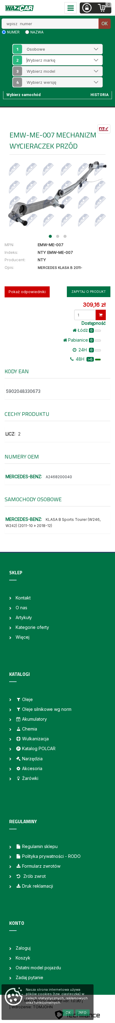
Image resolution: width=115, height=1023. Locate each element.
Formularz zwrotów (41, 866)
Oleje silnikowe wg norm (46, 709)
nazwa (37, 32)
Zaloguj (23, 948)
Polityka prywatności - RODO (51, 856)
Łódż (85, 330)
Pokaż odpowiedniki (27, 291)
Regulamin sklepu (40, 846)
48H (84, 359)
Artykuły (24, 617)
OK (105, 23)
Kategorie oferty (32, 627)
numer (13, 32)
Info (82, 1012)
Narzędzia (32, 758)
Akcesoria (32, 768)
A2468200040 (59, 477)
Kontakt (23, 597)
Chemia (29, 728)
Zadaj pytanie (29, 977)
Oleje (27, 699)
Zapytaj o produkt (88, 291)
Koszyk (23, 957)
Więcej (22, 637)
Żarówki (30, 778)
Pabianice (80, 340)
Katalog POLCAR (39, 748)
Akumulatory (34, 719)
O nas (21, 607)
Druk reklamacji (37, 886)
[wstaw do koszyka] (101, 315)
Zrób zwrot (34, 876)
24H (85, 349)
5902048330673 (23, 391)
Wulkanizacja (35, 738)
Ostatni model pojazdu (38, 967)
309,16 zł (94, 304)
